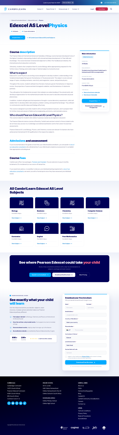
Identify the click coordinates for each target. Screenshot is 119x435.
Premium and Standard (39, 162)
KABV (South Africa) (13, 393)
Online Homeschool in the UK (52, 391)
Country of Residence (71, 318)
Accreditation (82, 418)
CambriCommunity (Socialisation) (88, 399)
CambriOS (81, 396)
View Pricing (83, 275)
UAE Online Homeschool (50, 388)
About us (81, 386)
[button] (40, 9)
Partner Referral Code (71, 349)
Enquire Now (16, 37)
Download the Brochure (62, 275)
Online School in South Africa (52, 393)
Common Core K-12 (13, 399)
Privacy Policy (86, 356)
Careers (80, 401)
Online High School (49, 403)
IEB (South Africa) (13, 396)
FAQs (80, 388)
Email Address (69, 311)
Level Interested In (70, 341)
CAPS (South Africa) (13, 388)
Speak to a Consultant (39, 275)
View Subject (16, 218)
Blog (79, 393)
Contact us (81, 404)
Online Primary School (50, 401)
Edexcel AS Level (32, 20)
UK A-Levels (47, 386)
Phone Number (69, 326)
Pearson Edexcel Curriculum (16, 391)
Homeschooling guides (85, 391)
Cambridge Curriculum (14, 386)
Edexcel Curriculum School (18, 20)
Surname (89, 304)
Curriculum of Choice (71, 334)
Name (67, 304)
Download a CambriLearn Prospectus (93, 106)
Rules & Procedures (84, 416)
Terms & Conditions (84, 411)
